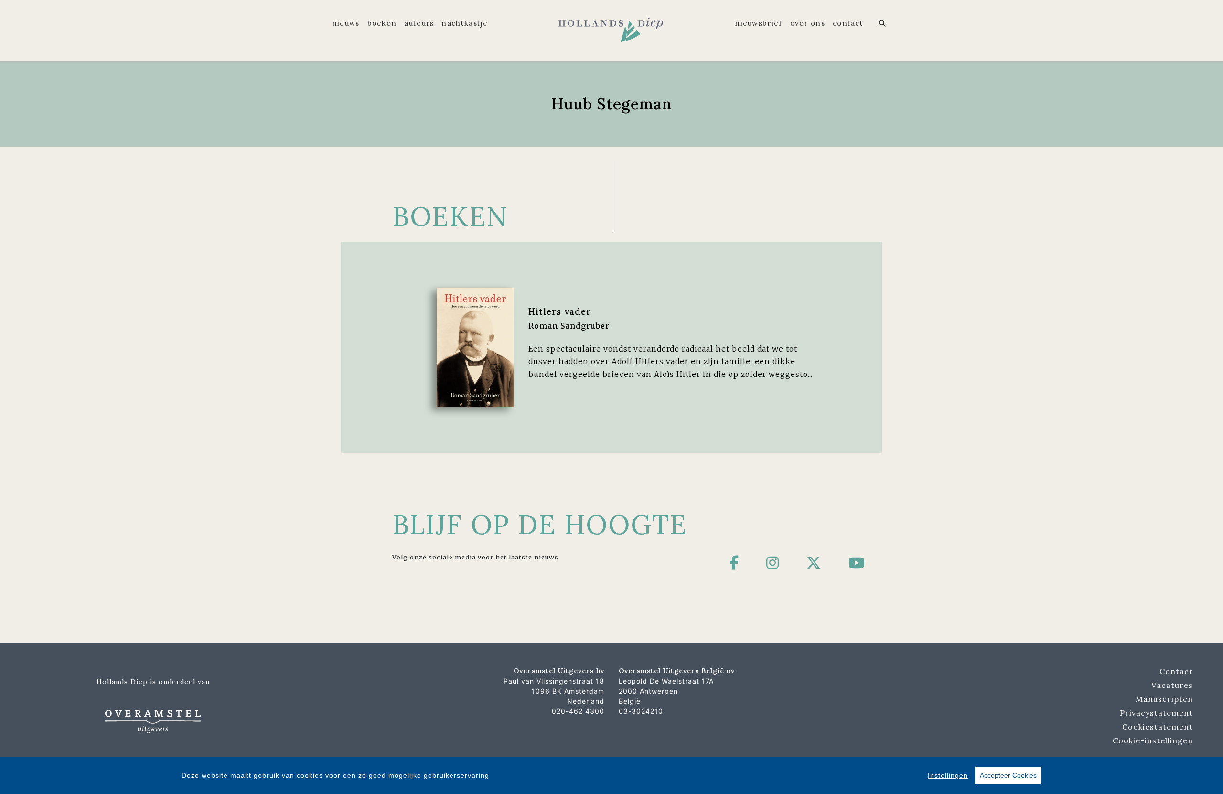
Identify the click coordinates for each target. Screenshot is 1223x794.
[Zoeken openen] (882, 23)
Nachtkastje (464, 23)
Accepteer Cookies (1008, 775)
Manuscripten (1164, 699)
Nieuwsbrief (758, 23)
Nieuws (346, 23)
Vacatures (1172, 685)
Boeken (382, 23)
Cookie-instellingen (1153, 740)
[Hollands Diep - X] (814, 562)
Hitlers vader (559, 311)
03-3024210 (641, 711)
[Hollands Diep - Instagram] (773, 562)
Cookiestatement (1157, 726)
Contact (848, 23)
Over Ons (807, 23)
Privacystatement (1156, 713)
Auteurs (419, 23)
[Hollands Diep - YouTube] (857, 562)
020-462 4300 (578, 711)
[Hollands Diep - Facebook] (734, 562)
